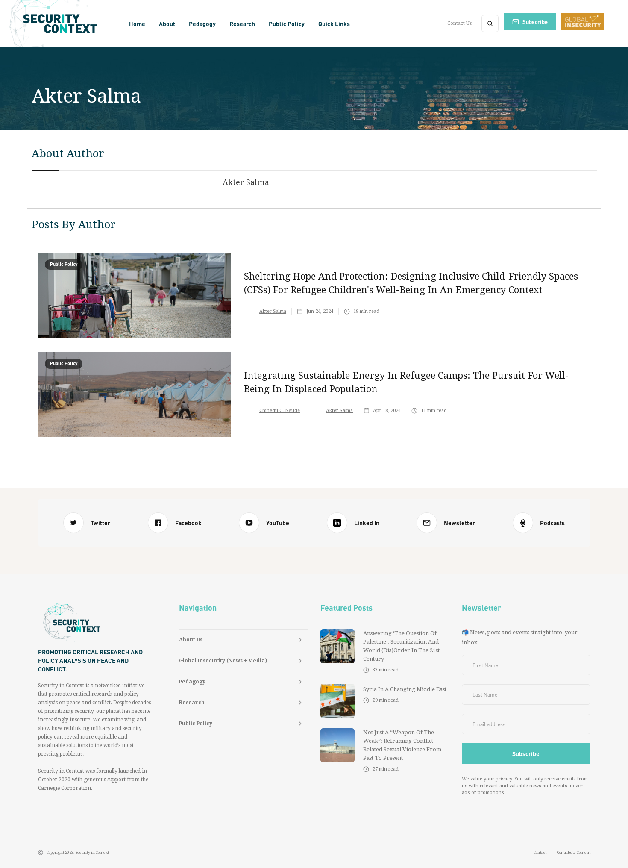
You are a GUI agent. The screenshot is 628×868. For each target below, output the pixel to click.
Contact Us (459, 23)
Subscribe (535, 21)
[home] (63, 23)
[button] (167, 23)
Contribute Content (573, 852)
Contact (540, 852)
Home (137, 23)
